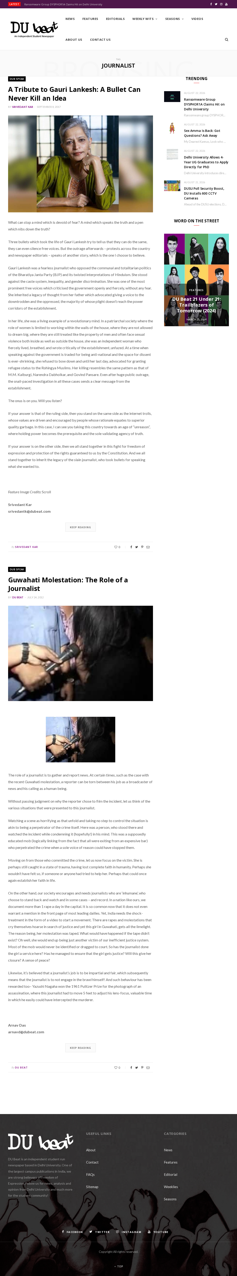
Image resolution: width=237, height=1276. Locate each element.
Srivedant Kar (22, 106)
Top (119, 1266)
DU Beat (18, 597)
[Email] (148, 547)
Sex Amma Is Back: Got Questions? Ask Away (202, 133)
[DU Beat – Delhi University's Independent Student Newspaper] (34, 29)
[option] (196, 280)
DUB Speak (17, 79)
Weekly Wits (143, 19)
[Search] (226, 39)
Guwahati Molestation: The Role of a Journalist (68, 584)
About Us (73, 39)
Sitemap (92, 1187)
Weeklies (171, 1187)
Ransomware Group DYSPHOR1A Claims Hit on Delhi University (63, 4)
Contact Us (100, 39)
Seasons (172, 19)
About (91, 1150)
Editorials (115, 19)
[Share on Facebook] (131, 547)
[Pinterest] (142, 547)
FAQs (90, 1174)
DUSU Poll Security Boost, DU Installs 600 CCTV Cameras (204, 193)
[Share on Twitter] (136, 547)
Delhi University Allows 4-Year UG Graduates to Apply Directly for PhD (206, 162)
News (70, 19)
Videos (197, 19)
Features (90, 19)
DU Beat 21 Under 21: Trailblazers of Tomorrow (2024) (196, 305)
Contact (92, 1162)
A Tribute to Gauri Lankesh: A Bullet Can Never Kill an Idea (74, 93)
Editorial (170, 1174)
